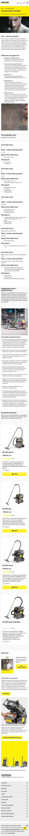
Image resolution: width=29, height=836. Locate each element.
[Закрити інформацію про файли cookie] (27, 825)
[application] (14, 24)
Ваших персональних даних (12, 829)
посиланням (11, 833)
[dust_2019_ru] (7, 665)
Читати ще (6, 693)
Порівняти (7, 470)
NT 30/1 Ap (6, 509)
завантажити (22, 667)
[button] (14, 24)
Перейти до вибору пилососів (12, 737)
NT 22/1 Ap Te (7, 452)
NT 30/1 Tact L (7, 565)
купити (15, 474)
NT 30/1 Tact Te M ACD (11, 622)
